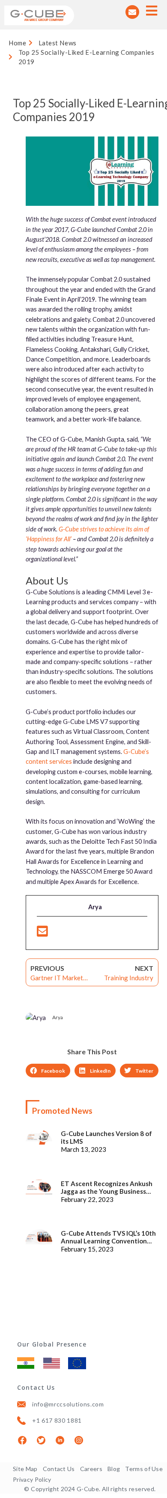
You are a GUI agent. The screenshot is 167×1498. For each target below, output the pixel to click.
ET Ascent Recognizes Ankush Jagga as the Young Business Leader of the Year (106, 1187)
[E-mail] (42, 933)
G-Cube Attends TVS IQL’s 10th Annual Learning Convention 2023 (108, 1237)
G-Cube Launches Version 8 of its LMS (106, 1137)
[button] (48, 1070)
